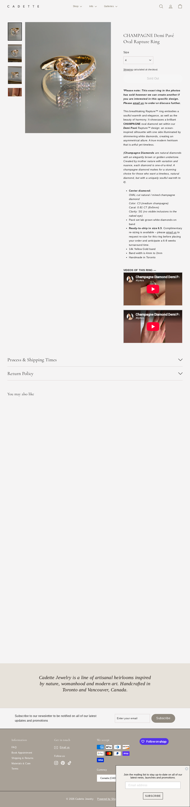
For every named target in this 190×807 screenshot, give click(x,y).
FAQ (14, 747)
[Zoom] (68, 77)
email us (138, 103)
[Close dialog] (187, 769)
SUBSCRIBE (153, 796)
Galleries (109, 6)
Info (91, 6)
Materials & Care (21, 763)
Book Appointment (22, 752)
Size (126, 52)
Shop (76, 6)
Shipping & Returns (22, 758)
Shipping (128, 69)
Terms (15, 768)
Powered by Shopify (108, 799)
